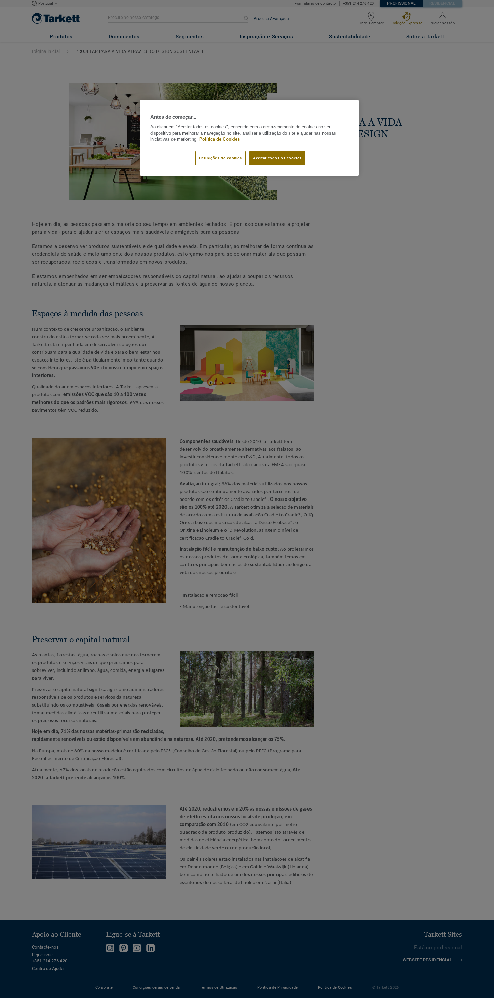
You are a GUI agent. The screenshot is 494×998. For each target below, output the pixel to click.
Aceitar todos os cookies (277, 158)
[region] (249, 138)
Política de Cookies (219, 139)
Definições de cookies (220, 158)
